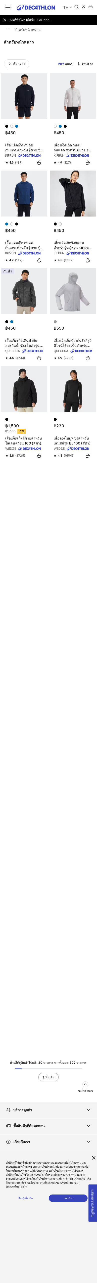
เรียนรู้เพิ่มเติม (25, 1198)
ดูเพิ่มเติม (48, 1077)
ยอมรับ (68, 1198)
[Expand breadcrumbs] (7, 29)
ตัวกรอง (19, 64)
